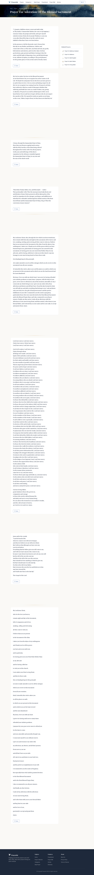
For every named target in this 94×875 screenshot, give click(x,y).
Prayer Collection (39, 859)
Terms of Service (65, 862)
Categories (37, 862)
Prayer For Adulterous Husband (71, 51)
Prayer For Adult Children (70, 61)
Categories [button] (28, 2)
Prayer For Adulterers (69, 54)
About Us (63, 857)
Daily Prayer (37, 2)
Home (11, 8)
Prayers (22, 2)
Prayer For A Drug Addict (70, 64)
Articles (59, 2)
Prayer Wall (52, 2)
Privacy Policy (64, 859)
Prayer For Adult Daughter (70, 57)
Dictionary (50, 864)
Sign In (82, 2)
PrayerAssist (45, 2)
